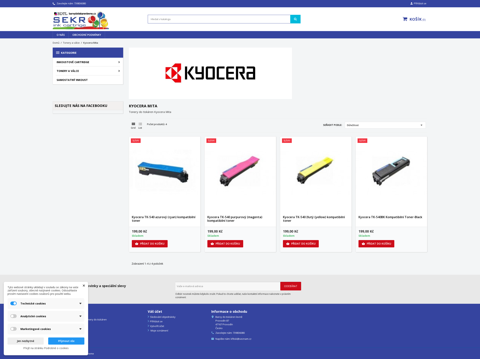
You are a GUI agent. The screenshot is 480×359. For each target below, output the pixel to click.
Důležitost (385, 125)
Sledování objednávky (163, 317)
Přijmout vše (66, 341)
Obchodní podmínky (86, 35)
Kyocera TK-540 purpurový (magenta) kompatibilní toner (234, 219)
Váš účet (155, 311)
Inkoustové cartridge (73, 62)
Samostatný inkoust (72, 80)
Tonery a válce (68, 71)
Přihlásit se (156, 321)
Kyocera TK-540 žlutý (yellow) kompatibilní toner (314, 219)
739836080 (80, 3)
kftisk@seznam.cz (241, 338)
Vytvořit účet (157, 326)
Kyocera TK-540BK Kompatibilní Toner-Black (390, 217)
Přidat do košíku (149, 243)
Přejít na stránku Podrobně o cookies (46, 348)
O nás (61, 35)
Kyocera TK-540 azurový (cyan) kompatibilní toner (163, 219)
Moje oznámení (159, 330)
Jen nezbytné (25, 341)
